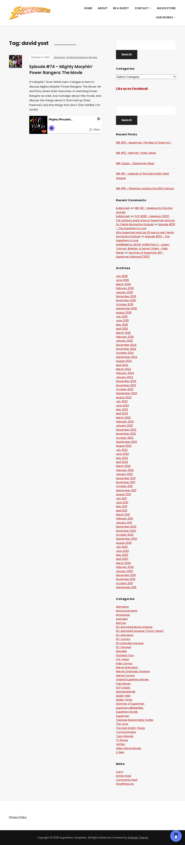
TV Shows (122, 740)
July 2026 (122, 276)
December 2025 (126, 296)
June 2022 (122, 454)
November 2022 (126, 433)
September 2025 (126, 308)
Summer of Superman (130, 703)
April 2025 (122, 328)
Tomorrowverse (126, 732)
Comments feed (126, 780)
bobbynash (123, 208)
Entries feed (123, 776)
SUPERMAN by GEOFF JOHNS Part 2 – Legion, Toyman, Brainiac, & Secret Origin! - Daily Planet (143, 248)
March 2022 (123, 466)
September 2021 (126, 490)
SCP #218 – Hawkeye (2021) (152, 216)
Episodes (59, 57)
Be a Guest (121, 8)
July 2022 (122, 450)
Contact (142, 8)
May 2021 (121, 506)
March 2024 (123, 369)
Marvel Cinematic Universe (133, 671)
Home (88, 8)
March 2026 (123, 284)
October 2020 (125, 535)
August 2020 (124, 543)
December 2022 (126, 430)
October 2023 (124, 389)
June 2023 (122, 405)
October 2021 (124, 486)
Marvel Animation (127, 667)
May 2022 (122, 458)
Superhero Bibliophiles (129, 708)
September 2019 (126, 587)
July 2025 (122, 316)
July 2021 (121, 498)
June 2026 (122, 280)
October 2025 (124, 304)
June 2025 (122, 320)
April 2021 (121, 510)
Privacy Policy (18, 817)
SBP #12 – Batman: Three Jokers (136, 153)
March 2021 (123, 514)
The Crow (122, 724)
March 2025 (123, 333)
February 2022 (125, 470)
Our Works (164, 17)
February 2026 (125, 288)
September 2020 (126, 539)
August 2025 (124, 312)
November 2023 (126, 385)
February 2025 (125, 337)
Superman (122, 716)
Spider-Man (123, 696)
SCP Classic (123, 687)
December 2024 (126, 345)
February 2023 (125, 421)
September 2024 (126, 357)
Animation (122, 607)
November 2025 (126, 300)
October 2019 (124, 583)
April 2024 (122, 365)
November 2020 (126, 531)
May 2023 (122, 409)
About (102, 8)
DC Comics (123, 639)
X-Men (120, 752)
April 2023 (122, 413)
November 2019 (125, 579)
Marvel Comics (125, 675)
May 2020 (122, 555)
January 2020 (124, 571)
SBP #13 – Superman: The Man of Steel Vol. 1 (143, 142)
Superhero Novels (127, 712)
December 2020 (126, 526)
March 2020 (123, 563)
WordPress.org (125, 784)
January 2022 (124, 474)
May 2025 (122, 324)
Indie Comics (124, 663)
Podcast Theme (138, 837)
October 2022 (124, 438)
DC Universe (123, 647)
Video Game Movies (128, 748)
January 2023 (124, 425)
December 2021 (125, 478)
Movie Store (166, 8)
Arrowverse (123, 615)
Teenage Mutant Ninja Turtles (134, 720)
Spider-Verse (124, 700)
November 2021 (125, 482)
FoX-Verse (122, 659)
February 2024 (125, 373)
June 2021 (122, 502)
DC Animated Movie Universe (134, 627)
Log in (119, 772)
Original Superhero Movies (81, 57)
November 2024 (126, 349)
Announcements (126, 611)
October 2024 (125, 353)
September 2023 (126, 393)
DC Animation (125, 635)
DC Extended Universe (130, 643)
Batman (121, 623)
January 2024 (124, 377)
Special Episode (125, 691)
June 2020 (122, 551)
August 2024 (124, 361)
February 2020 (125, 567)
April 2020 (122, 559)
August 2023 (124, 397)
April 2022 (122, 462)
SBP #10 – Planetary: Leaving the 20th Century (145, 188)
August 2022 (124, 446)
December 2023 (126, 381)
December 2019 (126, 575)
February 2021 (124, 518)
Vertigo (120, 744)
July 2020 (122, 547)
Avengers (122, 619)
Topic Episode (124, 736)
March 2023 (123, 417)
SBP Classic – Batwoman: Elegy (135, 163)
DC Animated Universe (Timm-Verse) (140, 631)
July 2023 (122, 401)
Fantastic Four (125, 655)
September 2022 (126, 442)
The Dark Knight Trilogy (130, 728)
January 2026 (124, 292)
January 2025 (124, 341)
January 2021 (124, 522)
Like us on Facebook (132, 88)
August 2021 (123, 494)
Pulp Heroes (123, 683)
